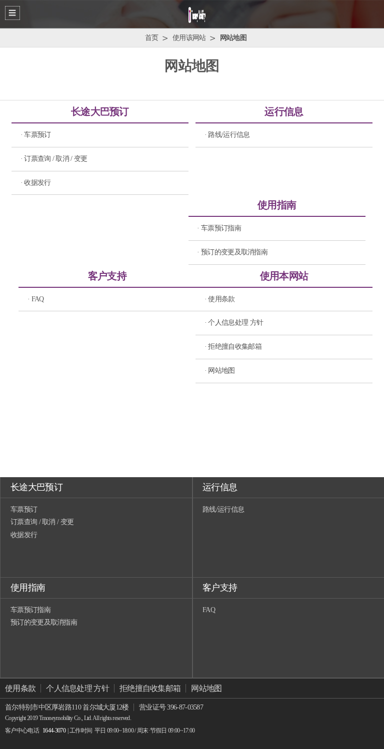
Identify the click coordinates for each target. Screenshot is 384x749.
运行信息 (283, 111)
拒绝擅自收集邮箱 (150, 688)
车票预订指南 (30, 610)
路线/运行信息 (223, 509)
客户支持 (107, 275)
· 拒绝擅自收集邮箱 (233, 346)
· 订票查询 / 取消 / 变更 (54, 158)
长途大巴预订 (100, 111)
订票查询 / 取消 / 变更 (42, 522)
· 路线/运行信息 (227, 134)
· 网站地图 (219, 370)
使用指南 (277, 204)
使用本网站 (284, 275)
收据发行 (23, 535)
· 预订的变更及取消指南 (232, 252)
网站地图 (206, 688)
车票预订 (23, 509)
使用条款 (20, 688)
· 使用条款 (219, 299)
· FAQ (36, 299)
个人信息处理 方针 (77, 688)
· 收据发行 (35, 182)
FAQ (208, 610)
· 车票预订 (35, 134)
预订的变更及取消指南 (43, 622)
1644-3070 (54, 730)
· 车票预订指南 (218, 228)
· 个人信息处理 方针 (233, 322)
